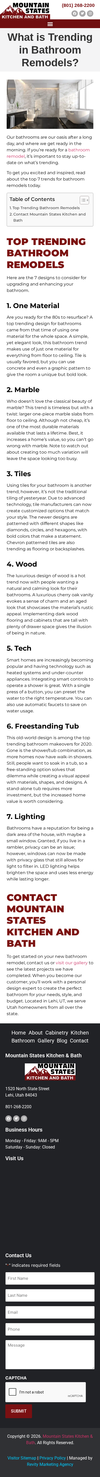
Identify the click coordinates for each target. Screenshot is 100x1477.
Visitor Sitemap (21, 1458)
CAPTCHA (16, 1378)
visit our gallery (72, 962)
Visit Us (14, 1158)
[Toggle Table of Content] (82, 200)
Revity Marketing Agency (50, 1464)
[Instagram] (90, 13)
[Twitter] (82, 13)
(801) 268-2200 (78, 5)
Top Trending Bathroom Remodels (46, 207)
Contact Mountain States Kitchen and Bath (49, 217)
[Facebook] (74, 13)
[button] (50, 23)
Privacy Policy (52, 1458)
